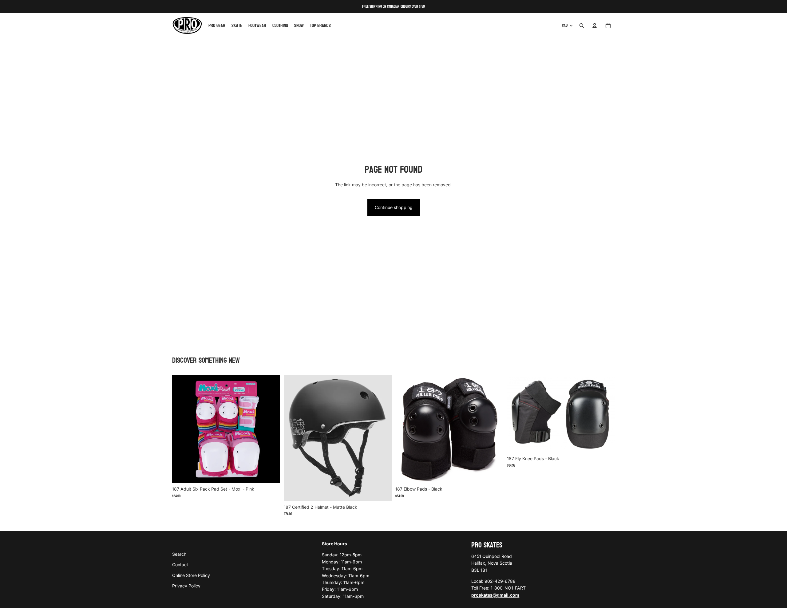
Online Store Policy (191, 575)
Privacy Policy (186, 585)
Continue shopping (394, 207)
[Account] (594, 25)
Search (179, 553)
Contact (180, 564)
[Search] (581, 25)
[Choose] (270, 474)
